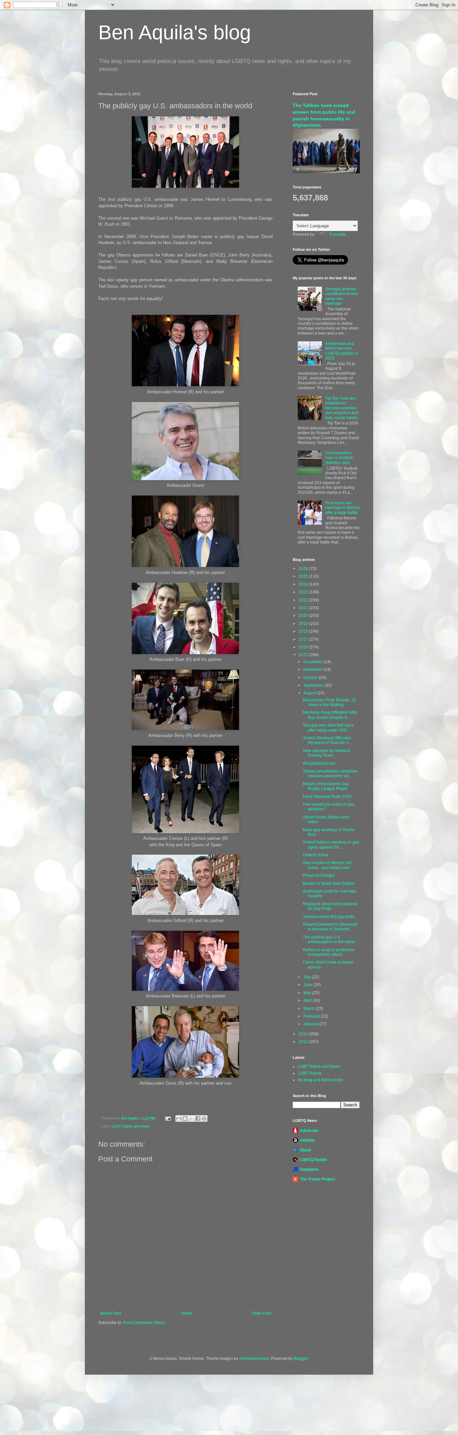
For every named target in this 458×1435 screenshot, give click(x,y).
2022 (304, 600)
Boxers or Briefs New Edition (329, 883)
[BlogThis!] (185, 1118)
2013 (304, 1041)
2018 (304, 631)
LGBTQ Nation (313, 1159)
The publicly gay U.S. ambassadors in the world (329, 939)
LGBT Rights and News (131, 1126)
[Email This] (178, 1118)
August (310, 693)
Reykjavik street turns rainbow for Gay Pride (330, 906)
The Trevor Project (317, 1179)
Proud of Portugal (319, 875)
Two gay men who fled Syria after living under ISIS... (328, 727)
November (313, 669)
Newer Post (110, 1313)
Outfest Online (316, 855)
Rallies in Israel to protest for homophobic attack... (328, 952)
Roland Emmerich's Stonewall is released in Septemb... (330, 926)
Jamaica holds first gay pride (329, 916)
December (313, 661)
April (308, 1000)
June (308, 984)
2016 (304, 647)
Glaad (305, 1150)
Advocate (309, 1130)
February (312, 1016)
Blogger (301, 1358)
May (307, 992)
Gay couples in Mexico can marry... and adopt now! (327, 865)
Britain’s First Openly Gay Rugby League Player (326, 786)
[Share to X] (191, 1118)
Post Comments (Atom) (144, 1322)
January (311, 1024)
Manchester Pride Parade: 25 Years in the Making (329, 702)
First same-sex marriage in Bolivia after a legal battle (342, 508)
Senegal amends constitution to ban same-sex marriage (341, 296)
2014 (304, 1034)
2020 (304, 615)
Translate (337, 234)
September (314, 685)
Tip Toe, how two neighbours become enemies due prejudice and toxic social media (341, 408)
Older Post (261, 1313)
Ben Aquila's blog (174, 32)
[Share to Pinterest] (204, 1118)
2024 (304, 584)
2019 (304, 623)
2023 (304, 592)
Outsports (309, 1169)
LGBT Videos (310, 1073)
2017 (304, 639)
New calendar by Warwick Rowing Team (326, 753)
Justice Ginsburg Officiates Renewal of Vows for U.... (328, 740)
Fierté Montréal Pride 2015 (327, 796)
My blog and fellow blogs (320, 1080)
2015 (304, 654)
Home (186, 1313)
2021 (304, 608)
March (309, 1008)
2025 (304, 576)
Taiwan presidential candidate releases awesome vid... (330, 773)
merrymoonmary (254, 1358)
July (307, 977)
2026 (304, 568)
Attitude (307, 1140)
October (311, 677)
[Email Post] (167, 1118)
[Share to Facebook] (197, 1118)
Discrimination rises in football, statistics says (339, 458)
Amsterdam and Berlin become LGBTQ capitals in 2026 (341, 350)
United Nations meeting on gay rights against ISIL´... (331, 844)
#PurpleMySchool (319, 763)
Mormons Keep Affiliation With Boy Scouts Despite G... (330, 715)
